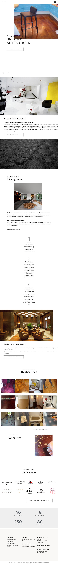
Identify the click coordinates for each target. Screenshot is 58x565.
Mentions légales (11, 543)
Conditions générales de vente (12, 546)
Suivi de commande (11, 539)
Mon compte (10, 537)
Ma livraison (10, 541)
